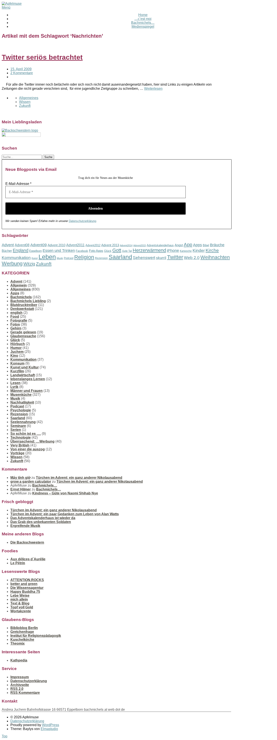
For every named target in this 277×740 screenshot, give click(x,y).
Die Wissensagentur (26, 588)
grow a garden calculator (30, 481)
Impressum (19, 677)
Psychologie (20, 410)
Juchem (17, 352)
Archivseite (19, 685)
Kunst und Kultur (24, 367)
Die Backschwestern (27, 542)
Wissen (25, 102)
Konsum (17, 363)
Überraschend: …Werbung (32, 441)
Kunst (35, 258)
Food (14, 316)
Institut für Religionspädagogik (35, 635)
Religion (84, 257)
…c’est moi (142, 19)
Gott (116, 250)
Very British (19, 445)
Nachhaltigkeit (22, 402)
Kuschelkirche (22, 639)
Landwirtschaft (22, 375)
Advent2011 (75, 245)
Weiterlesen (153, 88)
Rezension (101, 258)
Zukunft (25, 106)
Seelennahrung (23, 422)
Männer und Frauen (26, 391)
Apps (197, 245)
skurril (161, 258)
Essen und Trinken (59, 250)
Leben (47, 256)
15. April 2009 (21, 69)
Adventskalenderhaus (160, 245)
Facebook (82, 251)
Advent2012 (92, 245)
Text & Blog (19, 603)
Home (143, 15)
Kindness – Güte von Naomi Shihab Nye (65, 493)
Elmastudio (49, 729)
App (188, 244)
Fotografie (18, 320)
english (16, 313)
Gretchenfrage (22, 632)
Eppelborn (35, 251)
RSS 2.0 (16, 689)
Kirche (212, 250)
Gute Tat (127, 251)
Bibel (206, 245)
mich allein (19, 599)
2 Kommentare (21, 73)
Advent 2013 (110, 245)
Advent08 (22, 245)
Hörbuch (17, 344)
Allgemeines (28, 98)
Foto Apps (96, 251)
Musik (60, 258)
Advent (8, 245)
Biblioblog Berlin (24, 628)
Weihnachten (215, 257)
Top (4, 736)
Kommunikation (16, 257)
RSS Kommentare (25, 692)
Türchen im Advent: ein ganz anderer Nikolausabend (79, 477)
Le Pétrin (17, 563)
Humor (16, 348)
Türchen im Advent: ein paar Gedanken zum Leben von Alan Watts (64, 514)
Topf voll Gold (21, 607)
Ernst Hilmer (20, 489)
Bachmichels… (143, 22)
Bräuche (217, 245)
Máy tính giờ (20, 477)
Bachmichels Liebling (28, 301)
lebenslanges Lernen (27, 379)
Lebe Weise (19, 595)
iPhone (173, 250)
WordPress (50, 725)
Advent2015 (139, 245)
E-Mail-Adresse (18, 184)
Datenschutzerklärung (82, 221)
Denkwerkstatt (22, 309)
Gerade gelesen (23, 332)
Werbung (12, 263)
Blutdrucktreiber (23, 305)
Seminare (18, 426)
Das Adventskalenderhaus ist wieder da (42, 518)
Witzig (29, 263)
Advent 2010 (56, 245)
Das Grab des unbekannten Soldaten (40, 522)
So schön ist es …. (25, 433)
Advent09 (38, 245)
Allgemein (18, 285)
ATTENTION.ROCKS (27, 580)
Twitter (175, 257)
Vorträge (17, 453)
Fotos (15, 324)
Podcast (68, 258)
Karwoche (186, 251)
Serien (15, 430)
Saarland (120, 257)
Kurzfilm (17, 371)
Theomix (17, 643)
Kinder (199, 250)
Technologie (20, 437)
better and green (23, 584)
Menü (6, 7)
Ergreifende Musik (25, 526)
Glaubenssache (23, 336)
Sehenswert (144, 257)
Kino (14, 355)
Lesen (15, 383)
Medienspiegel (143, 26)
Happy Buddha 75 (25, 591)
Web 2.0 (192, 257)
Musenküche (21, 394)
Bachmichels (21, 297)
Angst (179, 245)
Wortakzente (20, 611)
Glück (107, 251)
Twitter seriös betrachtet (42, 57)
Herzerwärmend (149, 250)
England (20, 250)
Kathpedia (18, 660)
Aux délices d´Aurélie (27, 559)
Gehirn (15, 328)
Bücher (7, 251)
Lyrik (14, 387)
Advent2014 (126, 245)
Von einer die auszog (27, 449)
